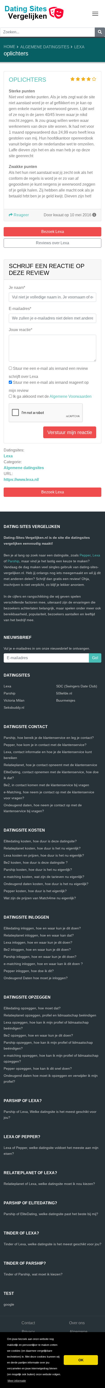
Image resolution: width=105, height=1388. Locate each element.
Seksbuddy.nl (14, 707)
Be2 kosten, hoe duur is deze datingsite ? (36, 862)
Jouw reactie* (20, 330)
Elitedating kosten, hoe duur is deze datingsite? (40, 841)
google (9, 1304)
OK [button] (81, 1360)
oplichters (27, 79)
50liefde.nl (64, 693)
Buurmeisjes (65, 700)
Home (9, 47)
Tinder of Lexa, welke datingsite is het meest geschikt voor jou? (52, 1244)
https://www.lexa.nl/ (21, 479)
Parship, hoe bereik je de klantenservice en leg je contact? (49, 738)
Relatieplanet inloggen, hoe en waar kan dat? (39, 935)
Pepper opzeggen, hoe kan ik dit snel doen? (38, 1068)
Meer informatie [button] (17, 1380)
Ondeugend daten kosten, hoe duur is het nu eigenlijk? (46, 884)
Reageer (21, 215)
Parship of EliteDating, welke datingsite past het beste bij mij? (51, 1214)
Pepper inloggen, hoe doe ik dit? (29, 971)
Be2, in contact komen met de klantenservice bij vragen (46, 785)
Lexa (79, 47)
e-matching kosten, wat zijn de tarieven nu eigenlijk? (44, 877)
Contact (28, 1323)
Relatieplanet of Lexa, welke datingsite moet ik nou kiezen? (49, 1184)
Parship (13, 561)
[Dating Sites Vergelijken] (34, 13)
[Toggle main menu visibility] (95, 13)
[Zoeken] (100, 32)
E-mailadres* (20, 309)
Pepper (85, 555)
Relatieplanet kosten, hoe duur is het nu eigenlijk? (42, 848)
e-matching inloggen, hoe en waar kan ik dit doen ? (43, 964)
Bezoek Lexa (52, 492)
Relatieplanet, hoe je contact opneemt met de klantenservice (50, 765)
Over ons (77, 1323)
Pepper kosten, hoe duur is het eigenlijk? (35, 891)
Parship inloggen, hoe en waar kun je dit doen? (40, 957)
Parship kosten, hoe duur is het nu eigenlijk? (38, 870)
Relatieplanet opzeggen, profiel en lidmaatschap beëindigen (50, 1015)
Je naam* (17, 287)
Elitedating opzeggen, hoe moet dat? (32, 1008)
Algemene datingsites (44, 47)
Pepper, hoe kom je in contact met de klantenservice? (45, 745)
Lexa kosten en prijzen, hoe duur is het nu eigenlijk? (44, 855)
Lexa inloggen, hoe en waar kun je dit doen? (38, 942)
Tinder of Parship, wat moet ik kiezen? (33, 1274)
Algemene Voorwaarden (71, 396)
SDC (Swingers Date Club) (76, 686)
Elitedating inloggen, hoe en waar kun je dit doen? (42, 928)
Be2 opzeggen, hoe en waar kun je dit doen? (38, 1035)
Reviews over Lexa (52, 243)
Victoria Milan (14, 700)
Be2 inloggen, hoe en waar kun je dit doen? (37, 949)
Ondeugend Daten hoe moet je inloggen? (36, 978)
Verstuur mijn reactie (69, 432)
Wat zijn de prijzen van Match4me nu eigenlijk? (40, 898)
